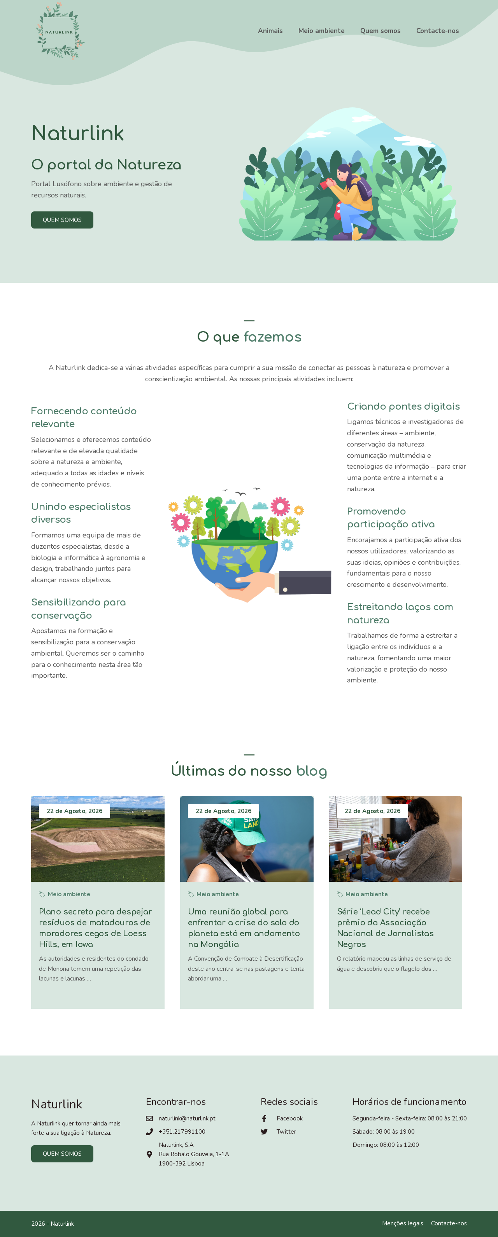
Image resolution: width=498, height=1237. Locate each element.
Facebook (290, 1118)
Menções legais (402, 1223)
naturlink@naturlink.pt (187, 1118)
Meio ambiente (321, 30)
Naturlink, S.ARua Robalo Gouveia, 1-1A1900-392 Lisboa (194, 1154)
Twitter (286, 1132)
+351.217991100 (182, 1132)
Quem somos (380, 30)
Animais (270, 30)
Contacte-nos (437, 30)
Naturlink (62, 1224)
